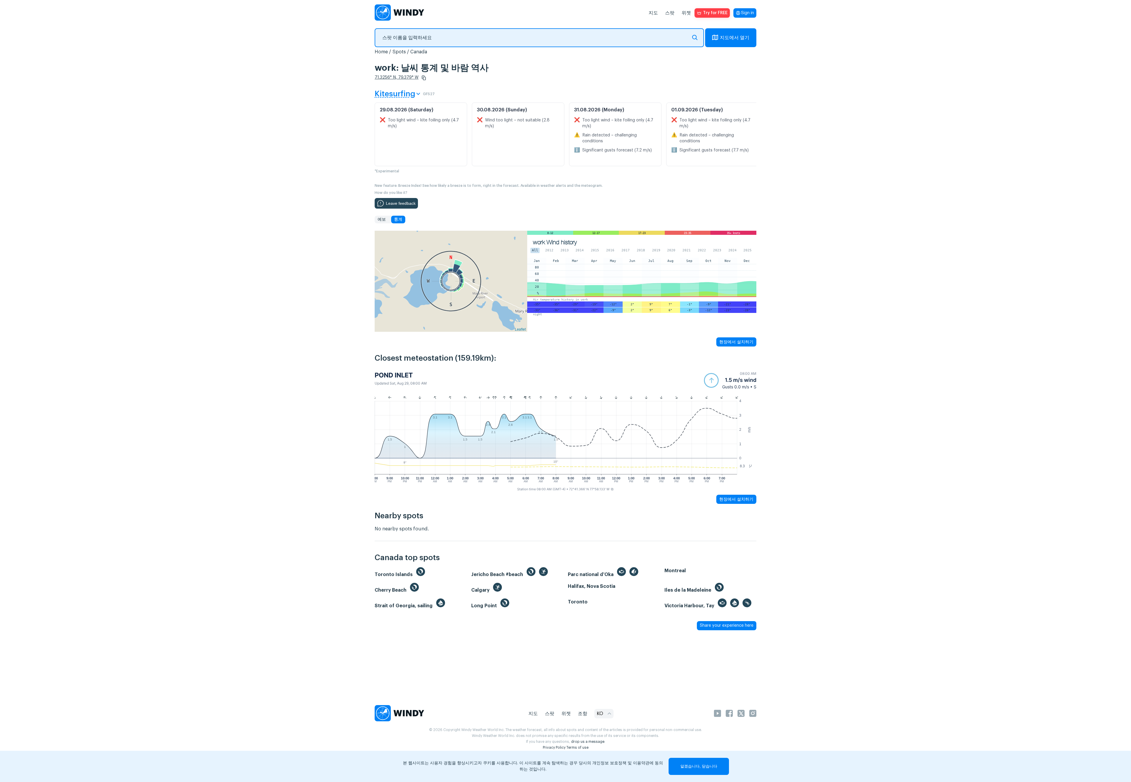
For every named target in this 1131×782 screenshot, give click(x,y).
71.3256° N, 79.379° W (397, 77)
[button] (424, 78)
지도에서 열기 (734, 37)
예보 (382, 219)
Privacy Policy (554, 747)
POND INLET (394, 375)
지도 (653, 13)
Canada (418, 52)
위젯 (686, 13)
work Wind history (555, 242)
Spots (399, 52)
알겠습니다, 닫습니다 (698, 766)
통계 (398, 219)
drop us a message (587, 741)
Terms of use (577, 747)
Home (381, 52)
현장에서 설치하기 (736, 341)
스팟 (669, 13)
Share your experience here (726, 625)
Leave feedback (401, 203)
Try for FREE (715, 13)
